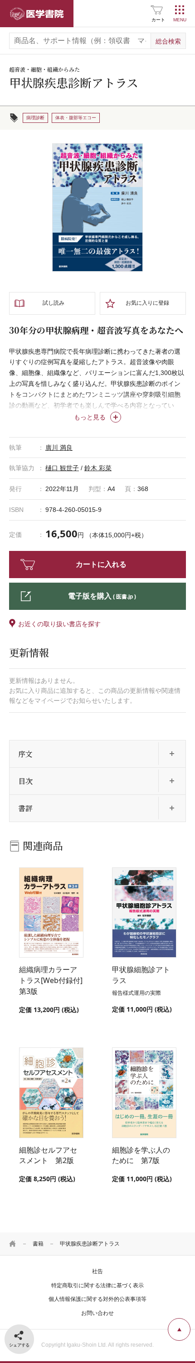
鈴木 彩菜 (98, 468)
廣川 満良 (59, 447)
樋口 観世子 (62, 468)
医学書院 (36, 13)
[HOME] (12, 1243)
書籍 (38, 1244)
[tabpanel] (97, 207)
